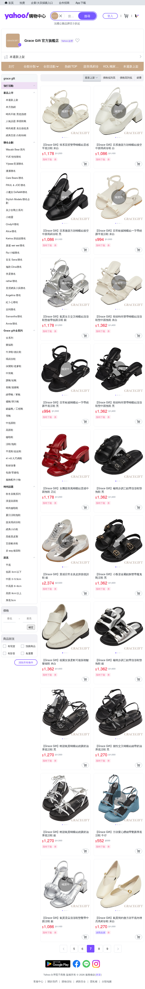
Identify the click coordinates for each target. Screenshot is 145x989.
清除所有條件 (26, 662)
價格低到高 (109, 77)
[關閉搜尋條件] (60, 16)
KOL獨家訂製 (112, 66)
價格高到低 (126, 77)
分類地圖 (107, 981)
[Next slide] (88, 111)
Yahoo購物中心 (25, 15)
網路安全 (81, 981)
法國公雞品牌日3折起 (67, 23)
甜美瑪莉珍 (91, 66)
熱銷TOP (71, 66)
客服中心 (38, 981)
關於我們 (52, 981)
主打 (11, 66)
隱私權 (93, 981)
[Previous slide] (43, 111)
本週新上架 (17, 56)
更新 (98, 974)
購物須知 (67, 981)
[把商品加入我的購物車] (85, 163)
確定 (31, 627)
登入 (110, 16)
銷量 (139, 77)
